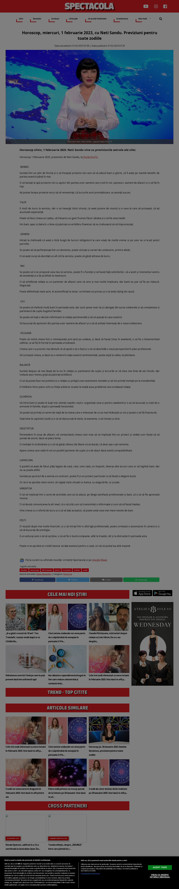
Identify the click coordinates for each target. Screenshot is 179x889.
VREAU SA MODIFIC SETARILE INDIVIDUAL (160, 876)
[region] (89, 872)
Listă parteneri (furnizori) (90, 873)
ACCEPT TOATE (160, 867)
